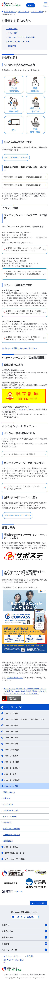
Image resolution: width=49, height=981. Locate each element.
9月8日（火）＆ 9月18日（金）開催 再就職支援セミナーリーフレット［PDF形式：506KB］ (24, 312)
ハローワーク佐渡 (11, 786)
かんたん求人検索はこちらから (16, 157)
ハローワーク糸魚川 (12, 768)
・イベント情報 (11, 33)
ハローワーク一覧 (9, 950)
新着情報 (6, 798)
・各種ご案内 (11, 46)
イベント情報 (8, 804)
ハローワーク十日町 (12, 762)
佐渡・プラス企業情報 (11, 829)
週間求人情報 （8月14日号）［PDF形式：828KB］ (23, 185)
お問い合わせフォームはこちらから (17, 515)
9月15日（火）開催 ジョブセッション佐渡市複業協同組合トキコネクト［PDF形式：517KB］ (23, 273)
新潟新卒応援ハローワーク (14, 853)
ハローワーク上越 (11, 731)
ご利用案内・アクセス (11, 835)
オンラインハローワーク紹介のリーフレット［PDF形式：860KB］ (23, 487)
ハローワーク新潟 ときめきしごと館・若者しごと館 (24, 719)
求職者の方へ (7, 931)
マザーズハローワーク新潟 (14, 859)
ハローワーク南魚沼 (12, 780)
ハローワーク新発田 (12, 750)
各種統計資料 (8, 841)
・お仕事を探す (11, 29)
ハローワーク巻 (10, 774)
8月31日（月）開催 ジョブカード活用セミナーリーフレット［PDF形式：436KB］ (23, 338)
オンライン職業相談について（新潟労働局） (20, 454)
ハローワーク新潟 (11, 713)
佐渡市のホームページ (15, 678)
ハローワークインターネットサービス (16, 409)
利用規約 (30, 956)
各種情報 (5, 944)
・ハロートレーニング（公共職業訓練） (21, 37)
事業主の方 (7, 823)
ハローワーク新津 (11, 756)
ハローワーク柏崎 (11, 744)
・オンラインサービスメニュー (17, 42)
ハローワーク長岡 (11, 725)
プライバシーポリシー (12, 956)
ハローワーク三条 (11, 738)
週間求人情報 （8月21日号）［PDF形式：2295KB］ (23, 177)
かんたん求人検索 (10, 816)
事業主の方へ (7, 937)
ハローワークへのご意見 (24, 917)
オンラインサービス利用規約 (14, 961)
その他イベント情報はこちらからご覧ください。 (20, 348)
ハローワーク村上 (11, 847)
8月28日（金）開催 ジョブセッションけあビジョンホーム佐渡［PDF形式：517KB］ (23, 249)
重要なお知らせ (9, 792)
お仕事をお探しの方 (10, 810)
